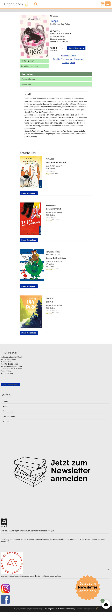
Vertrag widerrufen (10, 384)
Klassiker (65, 55)
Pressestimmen (28, 79)
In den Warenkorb (76, 48)
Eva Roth (49, 298)
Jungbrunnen (13, 4)
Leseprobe (26, 83)
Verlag (5, 406)
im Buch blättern (27, 61)
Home (5, 401)
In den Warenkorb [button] (28, 193)
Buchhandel (8, 411)
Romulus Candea (53, 254)
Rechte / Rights (9, 416)
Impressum (52, 609)
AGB (45, 609)
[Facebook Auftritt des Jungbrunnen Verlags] (55, 599)
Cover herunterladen (29, 66)
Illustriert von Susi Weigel (60, 24)
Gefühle (65, 62)
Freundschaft (67, 59)
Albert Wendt (51, 205)
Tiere (72, 62)
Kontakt (6, 421)
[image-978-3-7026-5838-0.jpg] (34, 36)
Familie (56, 59)
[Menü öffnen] (108, 3)
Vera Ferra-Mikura (53, 251)
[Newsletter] (89, 588)
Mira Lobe (54, 16)
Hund (73, 55)
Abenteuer (79, 59)
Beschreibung (28, 74)
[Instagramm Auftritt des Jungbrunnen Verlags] (55, 588)
